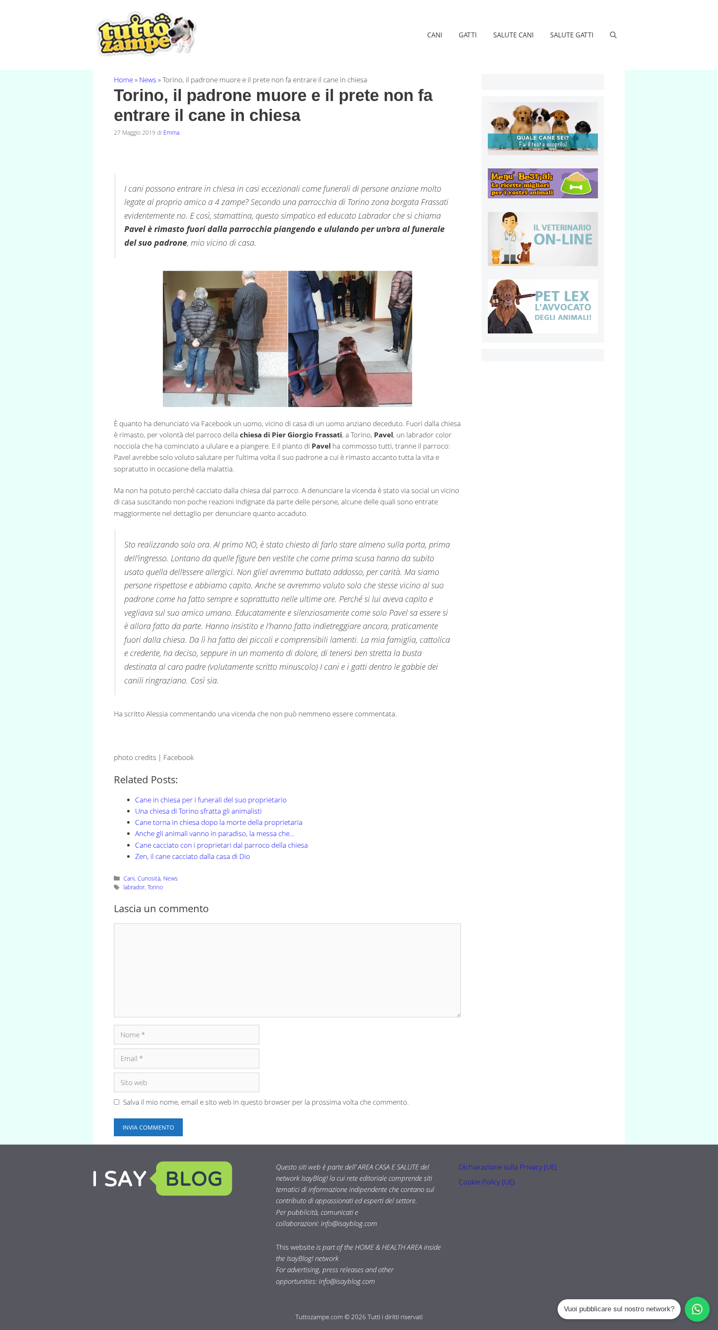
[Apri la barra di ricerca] (613, 35)
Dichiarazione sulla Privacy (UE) (508, 1167)
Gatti (468, 34)
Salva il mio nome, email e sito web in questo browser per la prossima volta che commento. (266, 1102)
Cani (434, 34)
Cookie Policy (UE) (487, 1182)
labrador (134, 887)
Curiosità (149, 878)
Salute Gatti (571, 34)
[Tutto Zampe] (145, 34)
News (147, 79)
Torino (155, 887)
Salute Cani (513, 34)
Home (123, 79)
